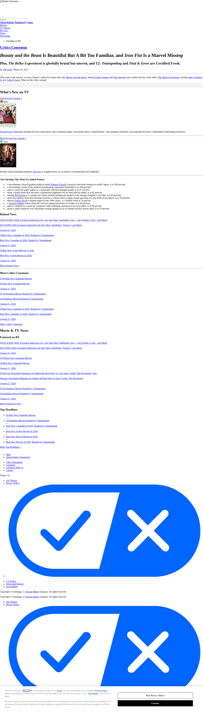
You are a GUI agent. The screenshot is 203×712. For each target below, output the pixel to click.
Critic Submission (14, 462)
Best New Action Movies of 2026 (22, 431)
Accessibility (12, 586)
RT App (4, 30)
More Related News (9, 265)
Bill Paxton (20, 195)
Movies (3, 25)
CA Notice (11, 581)
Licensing (10, 465)
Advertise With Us (14, 467)
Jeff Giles (7, 69)
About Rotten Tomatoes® (18, 457)
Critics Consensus (13, 47)
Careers (9, 470)
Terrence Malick (16, 203)
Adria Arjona (13, 80)
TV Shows (5, 28)
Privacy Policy (13, 483)
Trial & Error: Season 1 (11, 98)
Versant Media (32, 591)
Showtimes (5, 36)
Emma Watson (102, 77)
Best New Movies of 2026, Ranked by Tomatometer (30, 442)
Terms (59, 691)
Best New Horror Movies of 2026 (22, 436)
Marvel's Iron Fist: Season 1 (13, 138)
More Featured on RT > (11, 403)
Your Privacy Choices (18, 579)
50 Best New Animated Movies (21, 415)
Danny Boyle (21, 200)
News (2, 33)
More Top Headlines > (10, 447)
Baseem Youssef (58, 184)
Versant (26, 691)
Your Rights (93, 693)
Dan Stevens (119, 77)
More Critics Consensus (11, 324)
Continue (155, 703)
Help (8, 454)
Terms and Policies (15, 584)
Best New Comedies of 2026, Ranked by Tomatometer (32, 426)
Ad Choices (11, 480)
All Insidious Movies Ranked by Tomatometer (27, 420)
